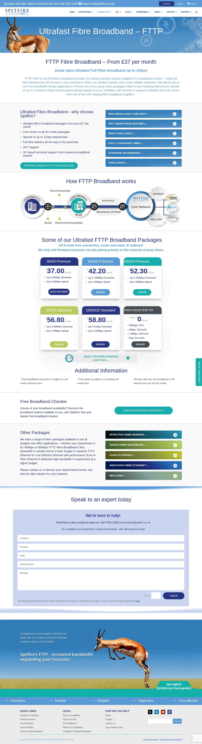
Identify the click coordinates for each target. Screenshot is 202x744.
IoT (117, 12)
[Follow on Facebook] (169, 712)
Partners (185, 12)
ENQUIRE (100, 292)
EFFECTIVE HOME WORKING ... (128, 434)
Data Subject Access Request (171, 740)
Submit (174, 595)
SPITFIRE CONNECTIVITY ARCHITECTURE (49, 165)
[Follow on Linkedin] (156, 712)
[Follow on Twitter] (150, 712)
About (157, 12)
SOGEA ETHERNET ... (122, 455)
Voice (127, 12)
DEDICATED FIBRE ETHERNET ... (129, 465)
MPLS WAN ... (118, 475)
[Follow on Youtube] (163, 712)
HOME (72, 12)
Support (170, 12)
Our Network (84, 12)
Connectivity (103, 12)
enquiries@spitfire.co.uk (136, 522)
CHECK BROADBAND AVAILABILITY (143, 410)
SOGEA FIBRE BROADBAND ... (128, 444)
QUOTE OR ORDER (59, 292)
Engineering (142, 12)
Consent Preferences (150, 740)
